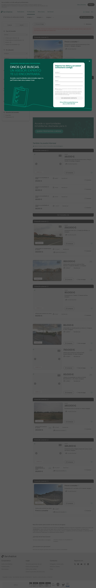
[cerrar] (48, 61)
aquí (68, 94)
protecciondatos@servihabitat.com (61, 93)
